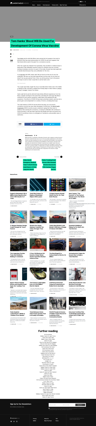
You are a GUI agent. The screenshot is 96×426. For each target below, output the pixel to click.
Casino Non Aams (48, 375)
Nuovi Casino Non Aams (48, 395)
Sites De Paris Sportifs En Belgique (48, 342)
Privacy (35, 418)
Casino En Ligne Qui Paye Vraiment (48, 372)
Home (57, 420)
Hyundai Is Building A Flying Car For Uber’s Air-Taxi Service (76, 227)
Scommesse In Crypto (48, 364)
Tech (12, 36)
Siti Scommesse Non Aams (48, 347)
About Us (46, 418)
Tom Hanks (20, 58)
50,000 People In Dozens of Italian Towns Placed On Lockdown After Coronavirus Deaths (57, 314)
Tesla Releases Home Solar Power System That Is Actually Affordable (38, 313)
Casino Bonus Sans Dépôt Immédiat (48, 365)
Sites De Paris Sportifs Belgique (48, 344)
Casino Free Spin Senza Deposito (48, 378)
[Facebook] (11, 421)
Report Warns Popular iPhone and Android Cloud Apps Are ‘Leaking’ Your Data (18, 285)
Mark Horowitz (29, 135)
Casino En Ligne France (48, 397)
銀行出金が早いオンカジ (48, 358)
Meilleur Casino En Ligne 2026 (48, 367)
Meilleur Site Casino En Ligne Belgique (48, 345)
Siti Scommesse (48, 334)
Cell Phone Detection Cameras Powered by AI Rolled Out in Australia (56, 284)
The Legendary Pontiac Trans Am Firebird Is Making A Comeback (17, 255)
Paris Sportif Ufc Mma (48, 356)
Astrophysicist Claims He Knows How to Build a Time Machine (77, 255)
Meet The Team (48, 420)
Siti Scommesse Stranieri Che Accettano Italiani (48, 380)
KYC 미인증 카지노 (48, 359)
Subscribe (79, 404)
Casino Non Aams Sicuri (48, 348)
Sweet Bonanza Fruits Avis (48, 354)
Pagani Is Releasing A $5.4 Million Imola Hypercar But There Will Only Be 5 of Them (18, 196)
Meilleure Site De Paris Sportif (48, 353)
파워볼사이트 (48, 361)
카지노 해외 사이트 (48, 381)
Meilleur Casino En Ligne (48, 383)
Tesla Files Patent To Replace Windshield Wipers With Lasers (36, 195)
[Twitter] (14, 421)
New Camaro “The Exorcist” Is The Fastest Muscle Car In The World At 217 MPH (76, 196)
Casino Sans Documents (48, 351)
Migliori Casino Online (48, 376)
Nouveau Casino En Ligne (48, 362)
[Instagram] (17, 421)
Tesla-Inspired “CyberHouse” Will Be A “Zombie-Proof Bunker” (17, 313)
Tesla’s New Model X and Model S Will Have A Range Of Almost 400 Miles (57, 227)
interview (22, 74)
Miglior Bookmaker (48, 392)
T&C (57, 418)
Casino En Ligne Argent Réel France (48, 387)
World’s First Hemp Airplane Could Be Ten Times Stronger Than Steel (37, 228)
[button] (81, 2)
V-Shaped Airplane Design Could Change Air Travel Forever (18, 227)
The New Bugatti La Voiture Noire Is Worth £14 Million (57, 255)
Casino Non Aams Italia (48, 337)
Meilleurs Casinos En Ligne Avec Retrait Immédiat (48, 394)
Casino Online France (48, 390)
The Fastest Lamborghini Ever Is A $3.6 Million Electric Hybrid (37, 284)
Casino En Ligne (48, 340)
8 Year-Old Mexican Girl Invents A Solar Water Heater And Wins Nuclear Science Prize (38, 256)
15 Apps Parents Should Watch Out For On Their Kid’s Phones (56, 195)
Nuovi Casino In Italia (48, 389)
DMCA (34, 420)
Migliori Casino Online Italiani (48, 339)
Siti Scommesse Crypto (48, 350)
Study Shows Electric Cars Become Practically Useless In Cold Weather (77, 284)
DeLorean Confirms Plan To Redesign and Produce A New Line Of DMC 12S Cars (77, 314)
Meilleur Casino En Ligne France (48, 336)
